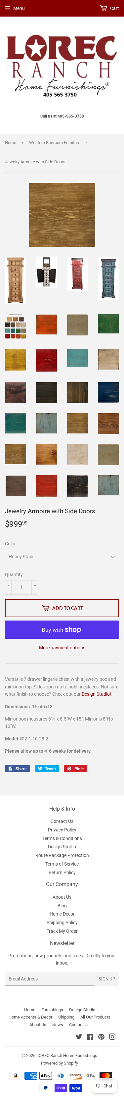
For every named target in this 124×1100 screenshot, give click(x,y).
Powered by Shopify (59, 1063)
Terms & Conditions (62, 838)
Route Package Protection (62, 855)
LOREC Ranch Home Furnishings (66, 1055)
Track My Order (62, 931)
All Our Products (95, 1017)
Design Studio (62, 846)
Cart (114, 8)
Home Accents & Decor (30, 1017)
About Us (62, 897)
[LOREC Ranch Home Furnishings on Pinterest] (101, 1037)
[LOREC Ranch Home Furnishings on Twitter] (79, 1037)
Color (10, 543)
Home (10, 142)
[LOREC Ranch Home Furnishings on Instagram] (112, 1037)
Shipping (66, 1017)
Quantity (14, 574)
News (57, 1024)
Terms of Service (62, 864)
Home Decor (62, 914)
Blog (62, 905)
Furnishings (52, 1009)
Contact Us (62, 821)
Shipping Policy (62, 922)
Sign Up (107, 978)
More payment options (62, 647)
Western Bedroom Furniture (54, 142)
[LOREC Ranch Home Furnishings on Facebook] (90, 1037)
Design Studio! (96, 694)
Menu (19, 8)
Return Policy (62, 872)
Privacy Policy (62, 829)
